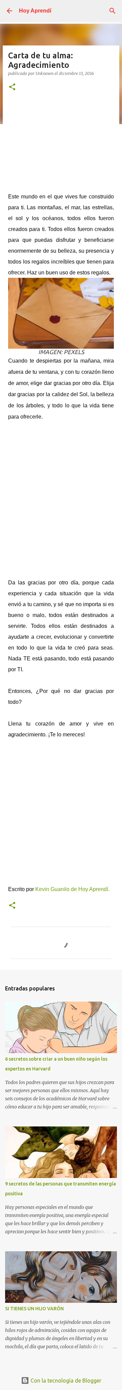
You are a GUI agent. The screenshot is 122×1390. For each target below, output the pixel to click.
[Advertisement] (61, 145)
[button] (12, 87)
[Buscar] (112, 11)
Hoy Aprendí (35, 11)
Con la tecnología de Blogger (65, 1380)
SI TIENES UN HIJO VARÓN (34, 1308)
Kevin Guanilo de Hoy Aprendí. (73, 889)
